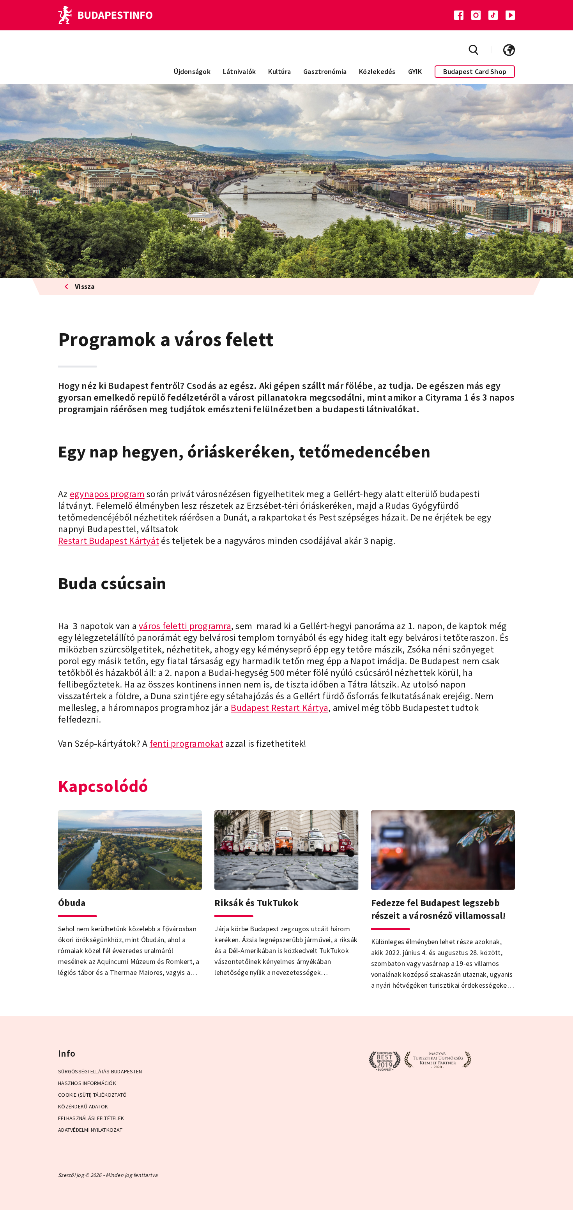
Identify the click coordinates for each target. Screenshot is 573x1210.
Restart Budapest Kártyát (108, 541)
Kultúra (279, 71)
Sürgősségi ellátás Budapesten (100, 1071)
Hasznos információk (87, 1083)
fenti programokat (186, 743)
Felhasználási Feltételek (91, 1118)
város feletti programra (185, 626)
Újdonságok (192, 71)
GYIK (415, 71)
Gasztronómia (325, 71)
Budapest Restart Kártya (279, 708)
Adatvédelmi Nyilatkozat (90, 1129)
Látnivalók (239, 71)
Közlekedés (377, 71)
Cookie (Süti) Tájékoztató (92, 1094)
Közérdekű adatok (83, 1106)
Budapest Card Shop (475, 71)
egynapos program (107, 494)
